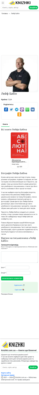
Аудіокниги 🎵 (19, 285)
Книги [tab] (5, 124)
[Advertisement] (19, 35)
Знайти (33, 7)
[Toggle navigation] (3, 3)
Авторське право (7, 375)
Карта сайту (6, 373)
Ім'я (3, 267)
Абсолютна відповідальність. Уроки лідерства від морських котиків (19, 161)
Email (3, 273)
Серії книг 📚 (19, 290)
